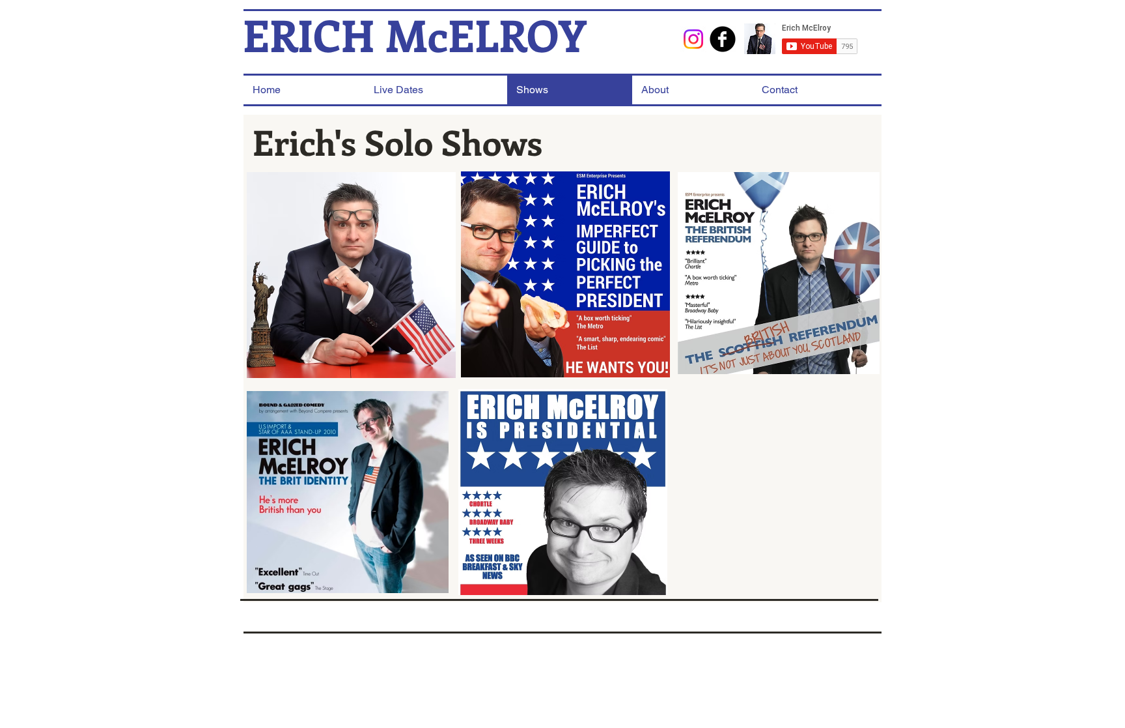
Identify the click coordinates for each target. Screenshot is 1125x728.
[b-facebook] (723, 39)
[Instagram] (693, 39)
